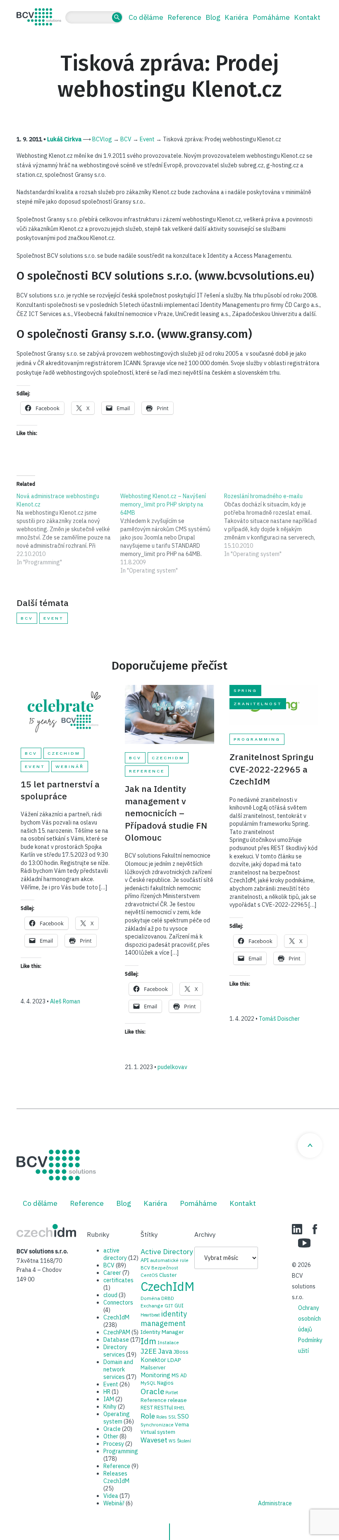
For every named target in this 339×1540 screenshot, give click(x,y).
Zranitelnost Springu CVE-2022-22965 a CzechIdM (271, 769)
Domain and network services (118, 1369)
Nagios (165, 1382)
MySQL (148, 1383)
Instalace (168, 1342)
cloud (110, 1295)
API (145, 1260)
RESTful (163, 1407)
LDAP (174, 1360)
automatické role (169, 1260)
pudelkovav (172, 1067)
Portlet (171, 1392)
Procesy (113, 1443)
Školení (184, 1441)
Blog (212, 17)
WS (172, 1441)
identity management (164, 1318)
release (177, 1400)
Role (148, 1416)
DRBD (167, 1298)
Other (110, 1436)
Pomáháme (271, 17)
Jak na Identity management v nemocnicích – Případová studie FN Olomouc (166, 813)
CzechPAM (116, 1332)
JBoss (181, 1351)
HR (106, 1391)
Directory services (115, 1350)
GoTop (310, 1145)
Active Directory (167, 1251)
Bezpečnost (164, 1267)
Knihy (110, 1406)
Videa (110, 1496)
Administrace (275, 1503)
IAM (108, 1399)
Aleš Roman (65, 1001)
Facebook (315, 1229)
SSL (172, 1417)
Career (112, 1272)
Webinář (69, 766)
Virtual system (158, 1431)
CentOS (149, 1275)
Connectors (118, 1302)
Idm (148, 1341)
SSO (183, 1416)
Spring (245, 690)
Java (165, 1351)
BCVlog (102, 139)
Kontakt (307, 17)
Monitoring (155, 1375)
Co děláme (146, 17)
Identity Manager (162, 1332)
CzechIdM (64, 753)
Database (116, 1339)
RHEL (179, 1408)
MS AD (179, 1375)
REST (147, 1407)
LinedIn (297, 1229)
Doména (150, 1298)
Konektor (153, 1360)
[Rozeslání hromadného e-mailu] (276, 525)
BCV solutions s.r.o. (39, 17)
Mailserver (153, 1367)
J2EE (149, 1351)
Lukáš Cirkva (64, 139)
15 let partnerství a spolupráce (60, 790)
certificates (118, 1280)
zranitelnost (258, 703)
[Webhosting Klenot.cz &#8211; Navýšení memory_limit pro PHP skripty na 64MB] (172, 533)
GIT (169, 1305)
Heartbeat (150, 1315)
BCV (125, 139)
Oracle (112, 1429)
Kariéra (236, 17)
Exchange (152, 1305)
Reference (184, 17)
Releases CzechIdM (116, 1477)
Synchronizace (157, 1424)
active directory (115, 1254)
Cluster (168, 1274)
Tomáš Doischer (279, 1018)
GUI (179, 1305)
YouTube (304, 1243)
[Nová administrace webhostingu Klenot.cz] (68, 529)
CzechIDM (46, 1230)
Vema (182, 1424)
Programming (257, 739)
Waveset (154, 1440)
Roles (161, 1417)
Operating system (116, 1417)
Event (147, 139)
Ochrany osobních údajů (309, 1318)
